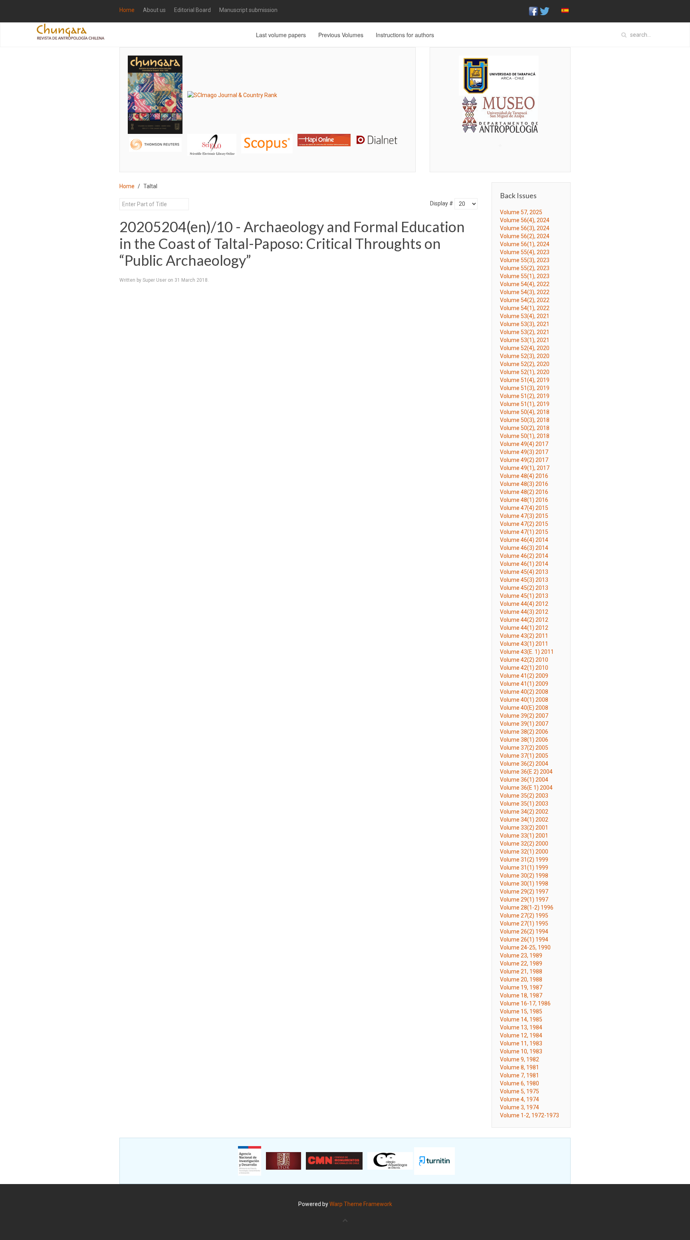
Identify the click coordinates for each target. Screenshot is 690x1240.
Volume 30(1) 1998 (524, 883)
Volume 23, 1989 (521, 955)
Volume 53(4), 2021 (524, 316)
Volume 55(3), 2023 (524, 260)
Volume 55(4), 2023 (524, 252)
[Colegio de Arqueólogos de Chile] (390, 1160)
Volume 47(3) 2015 (524, 516)
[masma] (500, 107)
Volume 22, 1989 (521, 963)
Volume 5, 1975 (519, 1091)
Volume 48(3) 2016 (524, 484)
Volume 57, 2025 (521, 212)
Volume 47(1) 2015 (524, 532)
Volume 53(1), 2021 (524, 340)
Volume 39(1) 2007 (524, 724)
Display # (441, 203)
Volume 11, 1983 (521, 1043)
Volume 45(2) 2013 (524, 588)
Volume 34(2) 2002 (524, 811)
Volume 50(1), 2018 (524, 436)
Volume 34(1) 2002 (524, 819)
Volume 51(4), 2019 (524, 380)
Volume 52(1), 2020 (524, 372)
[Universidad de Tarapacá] (499, 75)
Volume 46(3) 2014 (524, 548)
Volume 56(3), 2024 (524, 228)
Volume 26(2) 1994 (524, 931)
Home (127, 10)
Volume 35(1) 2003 (524, 803)
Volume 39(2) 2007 (524, 716)
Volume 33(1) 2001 (524, 835)
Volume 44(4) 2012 (524, 604)
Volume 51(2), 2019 (524, 396)
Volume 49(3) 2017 (524, 452)
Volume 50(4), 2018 (524, 412)
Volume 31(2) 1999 (524, 859)
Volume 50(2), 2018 (524, 428)
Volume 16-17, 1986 (525, 1003)
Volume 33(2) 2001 (524, 827)
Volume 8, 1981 (519, 1067)
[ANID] (249, 1160)
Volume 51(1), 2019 (524, 404)
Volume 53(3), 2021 (524, 324)
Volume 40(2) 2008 (524, 692)
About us (154, 10)
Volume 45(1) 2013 (524, 596)
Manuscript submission (248, 10)
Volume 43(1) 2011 (524, 644)
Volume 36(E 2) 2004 (526, 771)
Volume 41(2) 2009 (524, 676)
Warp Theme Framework (360, 1204)
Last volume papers (281, 35)
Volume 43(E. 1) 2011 (527, 652)
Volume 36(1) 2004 (524, 779)
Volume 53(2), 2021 (524, 332)
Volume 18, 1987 (521, 995)
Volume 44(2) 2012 (524, 620)
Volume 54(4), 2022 (524, 284)
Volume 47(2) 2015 (524, 524)
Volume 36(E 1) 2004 (526, 787)
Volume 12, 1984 (521, 1035)
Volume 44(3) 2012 (524, 612)
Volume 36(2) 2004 (524, 763)
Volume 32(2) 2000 (524, 843)
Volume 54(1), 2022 (524, 308)
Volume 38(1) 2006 (524, 739)
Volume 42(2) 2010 (524, 660)
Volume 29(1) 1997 (524, 899)
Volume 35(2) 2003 (524, 795)
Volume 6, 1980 (519, 1083)
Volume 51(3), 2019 (524, 388)
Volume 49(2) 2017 (524, 460)
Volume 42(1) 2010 (524, 668)
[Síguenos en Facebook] (533, 11)
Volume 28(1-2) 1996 (526, 907)
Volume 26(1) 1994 (524, 939)
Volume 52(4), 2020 (524, 348)
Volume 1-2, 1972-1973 (529, 1115)
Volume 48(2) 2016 (524, 492)
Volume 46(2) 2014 (524, 556)
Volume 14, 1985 (521, 1019)
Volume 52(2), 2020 (524, 364)
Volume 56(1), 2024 (524, 244)
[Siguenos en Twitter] (544, 11)
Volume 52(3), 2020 (524, 356)
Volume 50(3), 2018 (524, 420)
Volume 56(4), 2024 (524, 220)
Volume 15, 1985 (521, 1011)
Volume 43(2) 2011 (524, 636)
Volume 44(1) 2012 (524, 628)
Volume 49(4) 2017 (524, 444)
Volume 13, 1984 (521, 1027)
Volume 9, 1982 (519, 1059)
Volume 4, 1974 (519, 1099)
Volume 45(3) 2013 (524, 580)
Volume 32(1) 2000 (524, 851)
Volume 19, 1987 (521, 987)
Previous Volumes (340, 35)
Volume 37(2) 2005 (524, 747)
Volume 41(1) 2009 (524, 684)
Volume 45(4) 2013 (524, 572)
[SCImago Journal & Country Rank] (232, 94)
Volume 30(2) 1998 (524, 875)
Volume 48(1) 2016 (524, 500)
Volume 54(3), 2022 (524, 292)
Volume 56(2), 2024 (524, 236)
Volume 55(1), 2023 (524, 276)
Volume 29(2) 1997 (524, 891)
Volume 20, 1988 (521, 979)
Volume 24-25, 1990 (525, 947)
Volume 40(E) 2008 (524, 708)
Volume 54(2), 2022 (524, 300)
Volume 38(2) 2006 (524, 731)
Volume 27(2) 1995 (524, 915)
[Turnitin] (434, 1160)
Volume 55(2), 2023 (524, 268)
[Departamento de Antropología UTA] (500, 125)
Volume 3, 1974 (519, 1107)
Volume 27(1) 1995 (524, 923)
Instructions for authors (405, 35)
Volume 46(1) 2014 (524, 564)
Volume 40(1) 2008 (524, 700)
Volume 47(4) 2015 (524, 508)
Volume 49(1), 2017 (524, 468)
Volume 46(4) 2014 (524, 540)
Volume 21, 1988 (521, 971)
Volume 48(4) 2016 (524, 476)
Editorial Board (192, 10)
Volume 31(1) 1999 (524, 867)
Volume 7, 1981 (519, 1075)
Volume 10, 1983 (521, 1051)
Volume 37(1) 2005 (524, 755)
